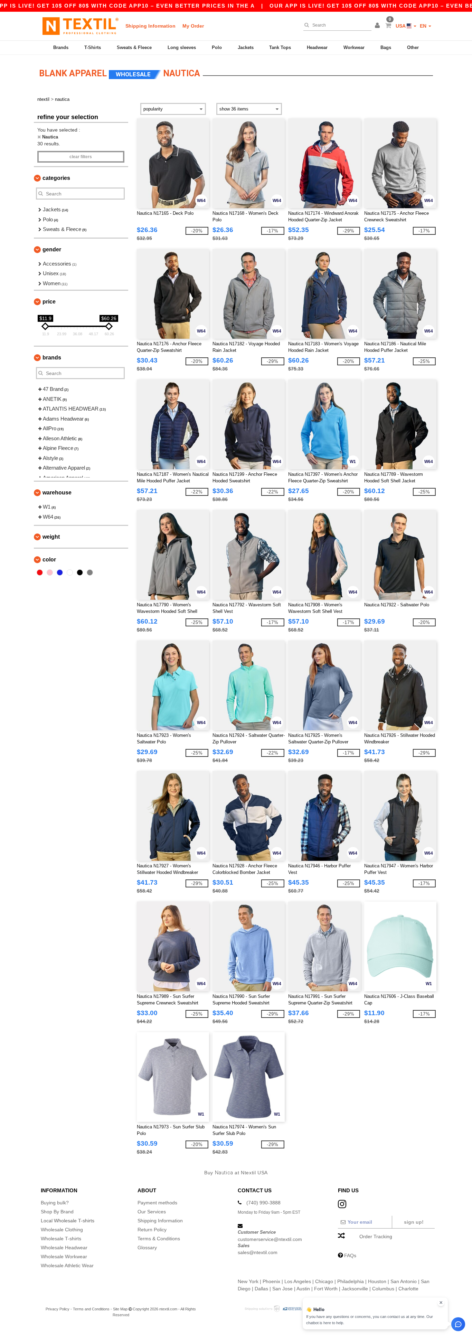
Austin (303, 1288)
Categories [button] (56, 178)
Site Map (120, 1309)
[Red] (40, 572)
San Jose (282, 1288)
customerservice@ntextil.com (270, 1239)
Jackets (246, 47)
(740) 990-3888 (263, 1202)
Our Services (152, 1211)
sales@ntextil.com (257, 1252)
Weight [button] (51, 537)
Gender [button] (52, 249)
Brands (60, 47)
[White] (70, 572)
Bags (385, 47)
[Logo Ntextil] (81, 26)
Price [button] (49, 302)
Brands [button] (52, 357)
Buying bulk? (55, 1202)
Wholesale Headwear (64, 1247)
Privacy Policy (57, 1309)
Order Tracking (375, 1236)
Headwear (317, 47)
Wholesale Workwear (64, 1256)
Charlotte (408, 1288)
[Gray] (90, 572)
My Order (193, 26)
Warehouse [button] (57, 492)
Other (413, 47)
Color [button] (49, 559)
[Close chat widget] (440, 1302)
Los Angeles (297, 1281)
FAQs (350, 1255)
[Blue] (60, 572)
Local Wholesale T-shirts (67, 1220)
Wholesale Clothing (62, 1229)
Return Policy (152, 1229)
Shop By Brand (57, 1211)
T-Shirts (92, 47)
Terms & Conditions (159, 1238)
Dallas (261, 1288)
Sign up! (414, 1222)
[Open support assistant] (458, 1324)
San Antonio (403, 1281)
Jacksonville (355, 1288)
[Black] (80, 572)
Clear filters (80, 156)
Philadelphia (350, 1281)
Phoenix (271, 1281)
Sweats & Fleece (134, 47)
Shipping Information (150, 26)
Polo (217, 47)
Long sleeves (182, 47)
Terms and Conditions (91, 1309)
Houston (377, 1281)
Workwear (354, 47)
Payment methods (157, 1202)
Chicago (324, 1281)
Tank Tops (280, 47)
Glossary (147, 1247)
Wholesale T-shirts (61, 1238)
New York (248, 1281)
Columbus (383, 1288)
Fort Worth (326, 1288)
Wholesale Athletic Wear (67, 1265)
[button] (378, 26)
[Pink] (50, 572)
